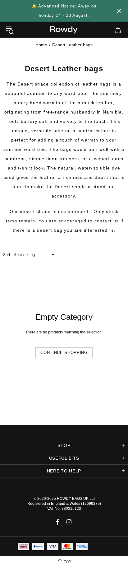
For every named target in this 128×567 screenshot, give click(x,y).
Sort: (7, 255)
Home (41, 44)
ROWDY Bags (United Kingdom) (64, 30)
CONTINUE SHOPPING (63, 352)
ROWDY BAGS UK (73, 498)
